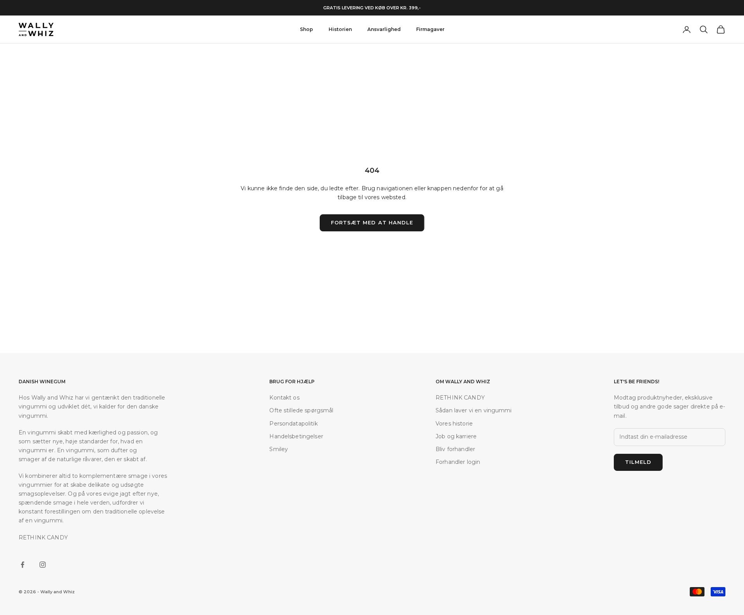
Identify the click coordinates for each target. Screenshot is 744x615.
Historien (340, 29)
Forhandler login (458, 461)
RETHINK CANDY (460, 397)
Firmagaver (430, 29)
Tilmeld (638, 462)
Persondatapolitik (293, 423)
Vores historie (454, 423)
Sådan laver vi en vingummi (474, 410)
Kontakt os (284, 397)
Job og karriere (456, 436)
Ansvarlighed (384, 29)
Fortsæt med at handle (372, 222)
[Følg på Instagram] (42, 564)
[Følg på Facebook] (22, 564)
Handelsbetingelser (296, 436)
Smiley (278, 449)
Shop (306, 29)
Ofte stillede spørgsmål (301, 410)
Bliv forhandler (455, 449)
